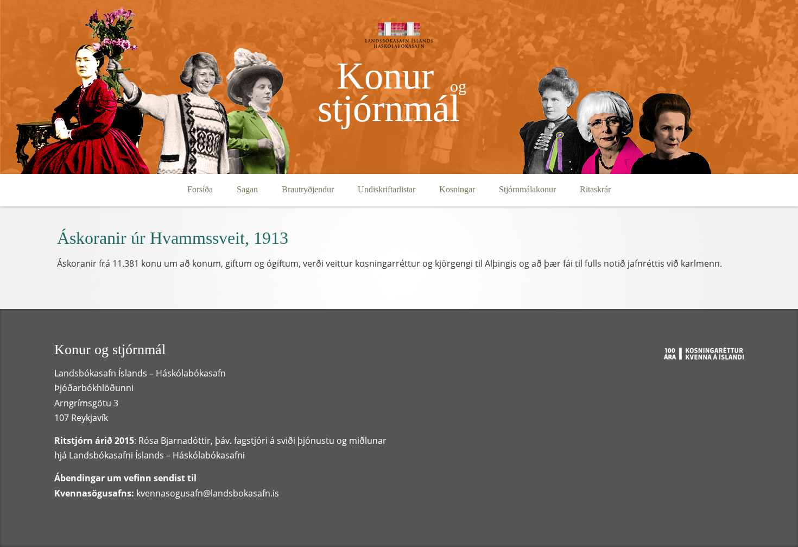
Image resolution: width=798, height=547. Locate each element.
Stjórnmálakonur (527, 189)
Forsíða (200, 189)
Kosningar (457, 189)
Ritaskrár (595, 189)
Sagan (247, 189)
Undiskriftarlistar (386, 189)
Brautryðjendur (308, 189)
